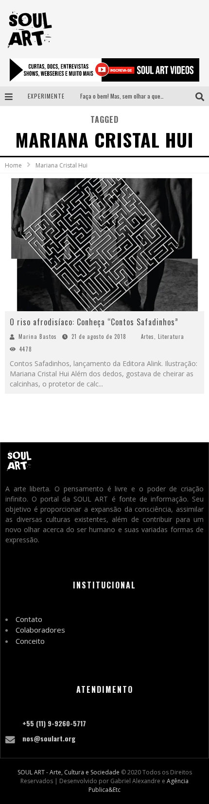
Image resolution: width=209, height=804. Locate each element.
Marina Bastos (37, 336)
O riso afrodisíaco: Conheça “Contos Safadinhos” (94, 322)
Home (13, 165)
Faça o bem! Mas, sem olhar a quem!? (124, 96)
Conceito (30, 641)
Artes (147, 336)
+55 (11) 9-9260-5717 (54, 723)
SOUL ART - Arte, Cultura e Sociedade (68, 772)
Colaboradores (40, 630)
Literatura (171, 336)
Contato (29, 619)
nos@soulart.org (48, 738)
